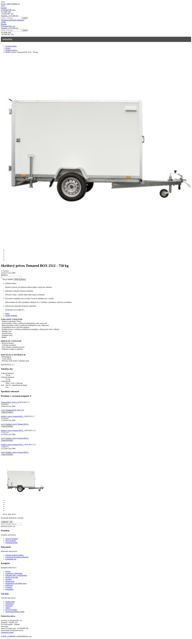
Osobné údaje (10, 602)
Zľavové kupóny (11, 610)
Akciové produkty (11, 539)
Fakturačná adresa (7, 632)
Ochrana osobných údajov (14, 555)
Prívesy (8, 571)
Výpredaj (8, 587)
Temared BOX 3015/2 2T (10, 402)
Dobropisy (9, 606)
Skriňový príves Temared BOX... (12, 416)
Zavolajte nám (6, 12)
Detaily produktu (11, 316)
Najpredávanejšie (11, 543)
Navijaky (8, 579)
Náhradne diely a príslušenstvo (16, 575)
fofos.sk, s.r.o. (27, 636)
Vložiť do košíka (20, 279)
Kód (2, 365)
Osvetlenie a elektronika (13, 573)
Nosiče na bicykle (11, 577)
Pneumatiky (9, 589)
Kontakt (4, 8)
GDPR (3, 22)
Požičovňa (9, 585)
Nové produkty (10, 541)
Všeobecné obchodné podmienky (12, 20)
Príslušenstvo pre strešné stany (16, 583)
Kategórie (7, 39)
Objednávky (9, 604)
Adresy (7, 608)
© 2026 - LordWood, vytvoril (11, 636)
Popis (7, 314)
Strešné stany (10, 581)
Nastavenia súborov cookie (14, 612)
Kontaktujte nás (10, 559)
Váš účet (5, 594)
